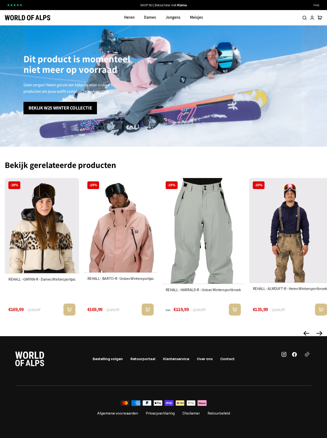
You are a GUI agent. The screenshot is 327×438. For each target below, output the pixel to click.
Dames (150, 17)
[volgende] (215, 5)
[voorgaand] (111, 5)
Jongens (173, 17)
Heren (129, 17)
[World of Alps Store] (27, 17)
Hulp (316, 5)
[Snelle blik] (69, 310)
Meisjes (196, 17)
